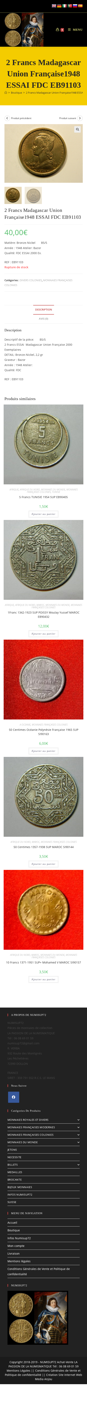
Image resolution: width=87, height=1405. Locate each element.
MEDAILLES (14, 1172)
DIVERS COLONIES (31, 280)
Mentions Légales (18, 1370)
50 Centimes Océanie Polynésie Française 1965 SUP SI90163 (43, 732)
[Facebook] (13, 1097)
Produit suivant (67, 118)
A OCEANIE (25, 724)
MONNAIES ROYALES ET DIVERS (28, 1120)
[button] (77, 129)
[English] (54, 6)
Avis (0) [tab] (43, 318)
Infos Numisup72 (19, 1238)
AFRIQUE (14, 489)
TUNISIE (56, 492)
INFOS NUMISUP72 (19, 1194)
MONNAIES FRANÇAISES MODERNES (31, 1127)
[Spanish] (80, 6)
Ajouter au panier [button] (43, 514)
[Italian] (64, 6)
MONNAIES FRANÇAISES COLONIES (50, 724)
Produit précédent (21, 118)
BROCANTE (14, 1179)
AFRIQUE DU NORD (30, 489)
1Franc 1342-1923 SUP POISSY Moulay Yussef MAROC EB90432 (44, 615)
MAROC (40, 605)
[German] (59, 6)
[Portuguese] (69, 6)
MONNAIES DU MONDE (53, 489)
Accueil (12, 1222)
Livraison (13, 1253)
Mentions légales (19, 1261)
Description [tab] (43, 309)
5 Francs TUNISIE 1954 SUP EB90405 (43, 497)
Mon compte (15, 1246)
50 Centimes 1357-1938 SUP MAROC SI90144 (44, 847)
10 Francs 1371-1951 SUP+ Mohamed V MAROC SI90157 (43, 962)
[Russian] (75, 6)
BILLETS (12, 1164)
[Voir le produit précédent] (7, 118)
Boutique (13, 1230)
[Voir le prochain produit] (80, 118)
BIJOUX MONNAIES (19, 1187)
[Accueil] (5, 92)
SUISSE (12, 1202)
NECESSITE (14, 1157)
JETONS (12, 1149)
